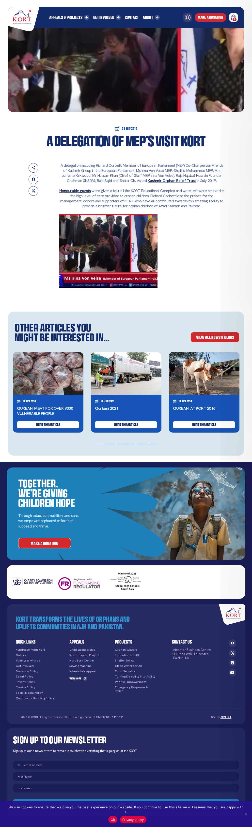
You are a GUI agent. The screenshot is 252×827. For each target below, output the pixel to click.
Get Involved (103, 17)
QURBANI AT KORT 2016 (194, 408)
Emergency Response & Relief (131, 689)
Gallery (21, 655)
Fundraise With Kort (30, 650)
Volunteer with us (28, 660)
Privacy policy (133, 820)
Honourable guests (75, 190)
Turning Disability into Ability (135, 676)
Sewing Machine (80, 666)
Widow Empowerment (130, 682)
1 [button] (99, 444)
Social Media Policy (29, 693)
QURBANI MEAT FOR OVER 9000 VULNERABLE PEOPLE (45, 411)
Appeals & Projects (65, 17)
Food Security (125, 671)
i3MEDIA (226, 717)
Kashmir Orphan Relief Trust (172, 180)
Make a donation (210, 17)
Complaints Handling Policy (35, 698)
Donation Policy (27, 671)
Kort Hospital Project (84, 655)
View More (75, 678)
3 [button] (121, 444)
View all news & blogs (215, 337)
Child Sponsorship (82, 650)
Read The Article (48, 424)
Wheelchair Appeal (82, 671)
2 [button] (110, 444)
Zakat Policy (24, 676)
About (148, 17)
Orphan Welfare (126, 650)
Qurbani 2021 (106, 408)
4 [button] (131, 444)
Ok (113, 820)
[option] (48, 392)
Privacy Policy (25, 682)
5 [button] (142, 444)
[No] (245, 814)
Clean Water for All (128, 666)
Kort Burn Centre (81, 660)
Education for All (127, 655)
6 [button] (152, 444)
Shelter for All (124, 660)
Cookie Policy (25, 687)
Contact (132, 17)
